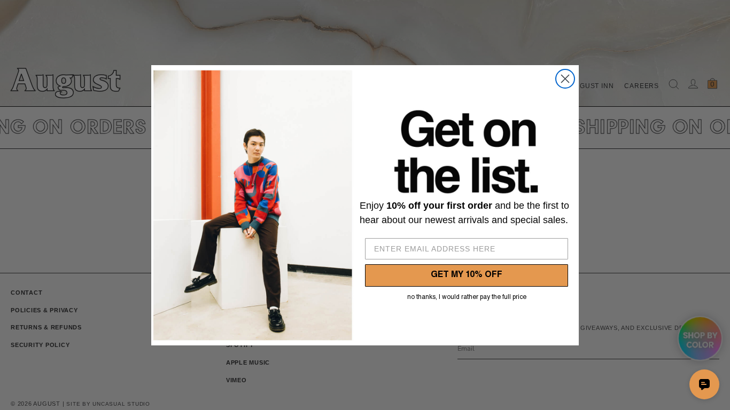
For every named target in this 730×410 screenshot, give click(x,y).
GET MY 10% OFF (466, 275)
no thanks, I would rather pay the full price (466, 297)
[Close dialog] (565, 78)
